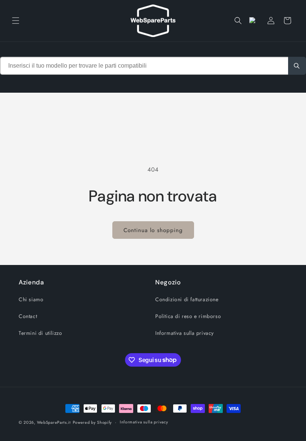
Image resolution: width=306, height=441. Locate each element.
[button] (15, 20)
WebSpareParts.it (54, 422)
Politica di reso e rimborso (188, 316)
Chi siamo (31, 299)
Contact (28, 316)
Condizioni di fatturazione (187, 299)
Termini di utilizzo (40, 333)
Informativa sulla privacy (184, 333)
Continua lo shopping (153, 230)
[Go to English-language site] (254, 20)
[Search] (297, 66)
